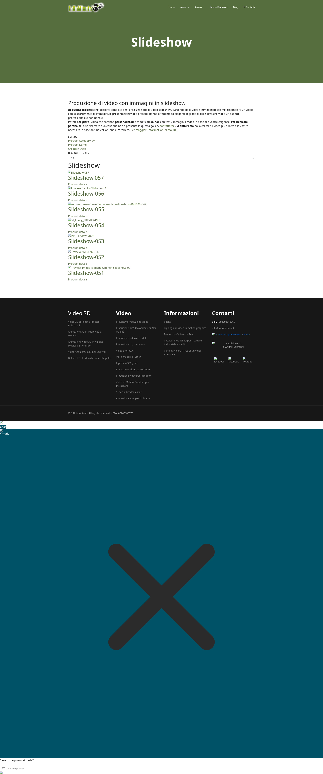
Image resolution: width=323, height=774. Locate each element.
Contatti (250, 7)
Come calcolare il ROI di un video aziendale (182, 352)
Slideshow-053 (86, 241)
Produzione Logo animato (130, 344)
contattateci (167, 126)
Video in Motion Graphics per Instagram (132, 383)
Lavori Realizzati (219, 7)
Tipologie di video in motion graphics (185, 328)
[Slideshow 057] (161, 173)
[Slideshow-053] (161, 236)
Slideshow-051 (86, 272)
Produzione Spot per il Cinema (133, 398)
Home (172, 7)
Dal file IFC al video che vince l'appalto (89, 358)
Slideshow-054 (86, 225)
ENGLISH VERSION (233, 347)
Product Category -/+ (81, 140)
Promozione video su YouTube (133, 369)
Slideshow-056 (86, 193)
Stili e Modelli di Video (128, 356)
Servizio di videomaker (128, 392)
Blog (235, 7)
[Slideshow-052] (161, 252)
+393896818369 (226, 321)
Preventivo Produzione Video (132, 321)
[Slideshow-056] (161, 188)
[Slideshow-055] (161, 204)
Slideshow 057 (86, 177)
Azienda (184, 7)
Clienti (167, 321)
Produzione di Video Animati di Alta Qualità (136, 329)
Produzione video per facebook (133, 375)
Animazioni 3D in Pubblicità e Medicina (84, 333)
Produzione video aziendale (131, 338)
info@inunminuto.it (223, 328)
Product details (77, 184)
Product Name (77, 145)
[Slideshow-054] (161, 220)
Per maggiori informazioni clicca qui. (154, 130)
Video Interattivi (125, 350)
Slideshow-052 (86, 257)
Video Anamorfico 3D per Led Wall (87, 351)
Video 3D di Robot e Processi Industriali (84, 323)
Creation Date (77, 149)
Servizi (198, 7)
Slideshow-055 (86, 209)
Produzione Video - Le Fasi (178, 334)
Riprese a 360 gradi (127, 363)
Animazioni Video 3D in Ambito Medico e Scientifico (85, 343)
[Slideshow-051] (161, 268)
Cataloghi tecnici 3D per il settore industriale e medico (183, 342)
